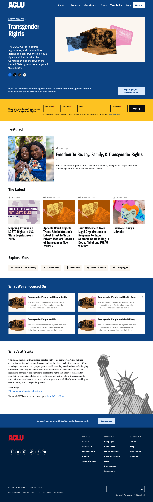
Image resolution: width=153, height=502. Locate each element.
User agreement (14, 492)
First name (49, 107)
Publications (110, 466)
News (104, 5)
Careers (85, 441)
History (85, 456)
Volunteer (134, 456)
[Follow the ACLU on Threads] (38, 452)
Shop (128, 5)
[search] (142, 489)
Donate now (107, 421)
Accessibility (58, 492)
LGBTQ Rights (16, 19)
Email (81, 107)
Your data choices (44, 492)
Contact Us (87, 446)
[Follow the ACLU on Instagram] (24, 452)
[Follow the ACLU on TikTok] (31, 452)
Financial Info (88, 451)
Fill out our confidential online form (25, 391)
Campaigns (109, 441)
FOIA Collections (112, 451)
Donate (133, 441)
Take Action (116, 5)
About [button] (61, 5)
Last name (66, 107)
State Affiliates (89, 461)
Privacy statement (29, 492)
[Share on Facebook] (10, 75)
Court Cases (109, 446)
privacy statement (113, 114)
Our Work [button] (89, 5)
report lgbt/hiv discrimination (131, 90)
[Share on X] (14, 75)
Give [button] (137, 5)
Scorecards (109, 471)
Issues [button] (74, 5)
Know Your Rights (112, 456)
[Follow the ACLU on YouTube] (18, 452)
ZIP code (116, 107)
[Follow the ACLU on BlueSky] (45, 452)
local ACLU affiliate (56, 396)
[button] (19, 75)
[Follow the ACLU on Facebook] (11, 452)
